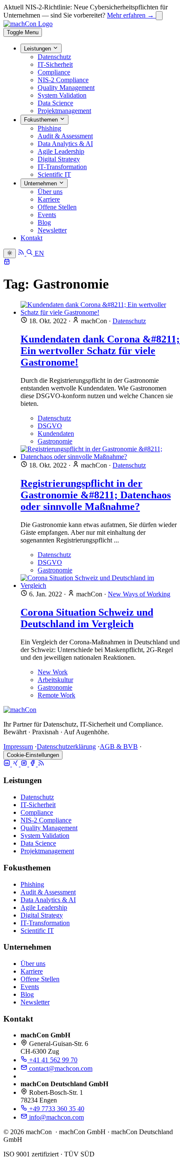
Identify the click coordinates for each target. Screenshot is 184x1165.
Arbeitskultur (55, 679)
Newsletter (52, 230)
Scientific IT (54, 174)
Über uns (50, 191)
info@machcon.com (55, 1117)
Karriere (49, 199)
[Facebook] (33, 764)
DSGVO (50, 425)
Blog (44, 222)
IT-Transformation (62, 166)
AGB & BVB (119, 746)
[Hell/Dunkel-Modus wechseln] (9, 253)
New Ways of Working (139, 594)
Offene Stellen (57, 207)
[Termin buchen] (6, 262)
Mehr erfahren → (131, 15)
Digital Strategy (59, 159)
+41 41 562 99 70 (52, 1060)
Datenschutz (54, 56)
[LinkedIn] (7, 764)
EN (39, 253)
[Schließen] (159, 15)
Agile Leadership (61, 151)
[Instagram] (25, 764)
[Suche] (30, 253)
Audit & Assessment (65, 136)
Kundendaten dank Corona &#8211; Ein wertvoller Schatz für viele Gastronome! (100, 351)
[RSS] (41, 764)
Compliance (54, 72)
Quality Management (66, 87)
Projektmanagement (64, 110)
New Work (53, 672)
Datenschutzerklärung (66, 746)
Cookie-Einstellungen (33, 755)
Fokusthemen (41, 120)
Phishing (49, 128)
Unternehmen (41, 183)
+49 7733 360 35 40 (55, 1108)
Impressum (18, 746)
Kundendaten (56, 433)
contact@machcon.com (59, 1068)
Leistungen (38, 48)
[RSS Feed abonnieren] (22, 253)
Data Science (55, 103)
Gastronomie (55, 441)
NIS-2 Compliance (63, 79)
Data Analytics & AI (65, 143)
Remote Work (56, 695)
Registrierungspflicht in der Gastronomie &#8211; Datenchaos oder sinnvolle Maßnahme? (96, 495)
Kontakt (31, 237)
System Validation (62, 95)
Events (47, 214)
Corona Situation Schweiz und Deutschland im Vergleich (87, 618)
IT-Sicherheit (55, 64)
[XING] (16, 764)
